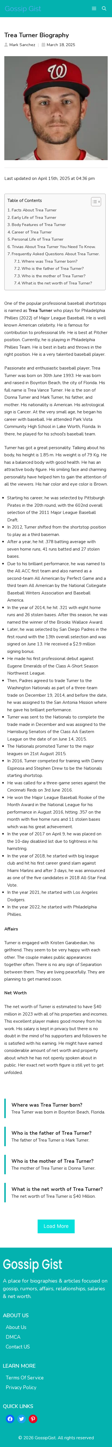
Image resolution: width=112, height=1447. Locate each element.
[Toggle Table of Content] (93, 202)
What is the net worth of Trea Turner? (57, 283)
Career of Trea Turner (32, 232)
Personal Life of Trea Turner (37, 239)
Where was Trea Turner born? (50, 261)
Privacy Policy (21, 1387)
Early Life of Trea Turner (34, 217)
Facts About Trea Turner (34, 210)
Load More (56, 1226)
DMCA (13, 1337)
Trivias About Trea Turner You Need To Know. (54, 247)
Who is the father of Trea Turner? (53, 268)
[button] (104, 8)
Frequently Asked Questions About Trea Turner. (56, 254)
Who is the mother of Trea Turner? (54, 276)
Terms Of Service (25, 1378)
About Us (16, 1327)
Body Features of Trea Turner (39, 224)
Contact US (18, 1347)
